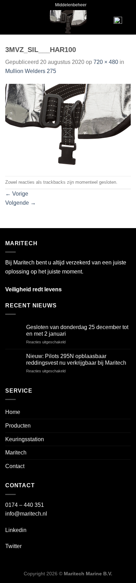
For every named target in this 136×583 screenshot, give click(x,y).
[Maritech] (68, 22)
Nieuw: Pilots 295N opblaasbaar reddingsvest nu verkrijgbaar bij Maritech (76, 359)
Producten (18, 426)
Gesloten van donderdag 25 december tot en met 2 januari (77, 330)
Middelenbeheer (70, 4)
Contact (14, 466)
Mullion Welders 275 (30, 71)
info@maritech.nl (26, 514)
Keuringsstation (24, 439)
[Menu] (16, 22)
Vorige (16, 194)
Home (12, 412)
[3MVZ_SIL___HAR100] (68, 126)
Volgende (20, 203)
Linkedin (16, 530)
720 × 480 (105, 62)
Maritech (16, 453)
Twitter (13, 546)
